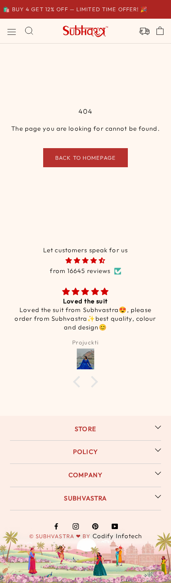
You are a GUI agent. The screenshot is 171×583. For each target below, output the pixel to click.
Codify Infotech (117, 536)
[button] (79, 381)
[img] (85, 261)
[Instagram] (76, 526)
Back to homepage (85, 157)
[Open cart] (160, 31)
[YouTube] (115, 526)
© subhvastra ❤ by (61, 536)
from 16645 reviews (80, 271)
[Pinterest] (95, 526)
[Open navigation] (11, 31)
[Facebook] (56, 526)
